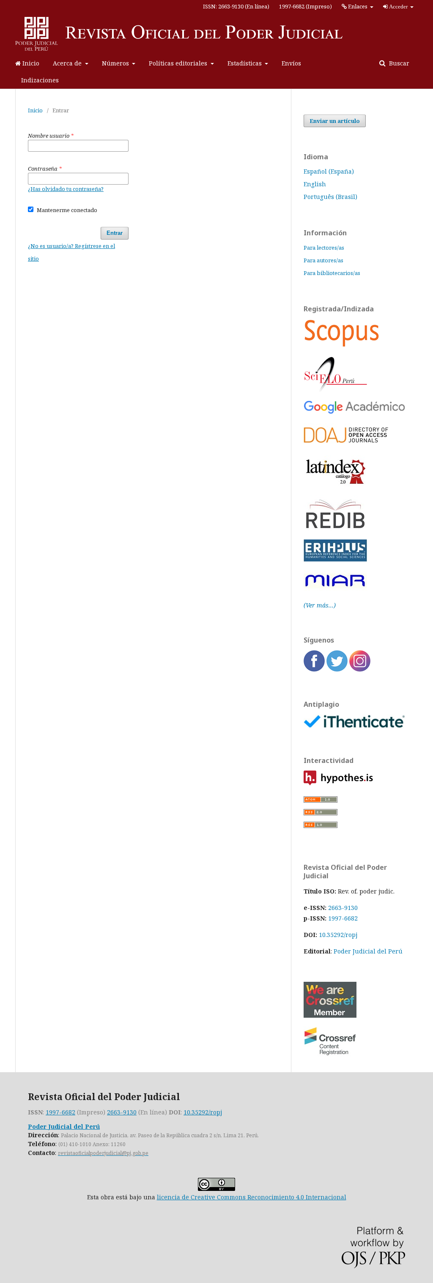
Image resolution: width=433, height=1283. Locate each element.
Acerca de (68, 63)
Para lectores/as (324, 247)
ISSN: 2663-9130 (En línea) (236, 6)
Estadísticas (245, 63)
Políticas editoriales (179, 63)
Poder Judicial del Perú (368, 951)
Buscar (398, 63)
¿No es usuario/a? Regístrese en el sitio (71, 252)
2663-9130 (343, 908)
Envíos (291, 63)
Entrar (115, 233)
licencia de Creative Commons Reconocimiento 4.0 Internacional (251, 1197)
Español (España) (329, 171)
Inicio (30, 63)
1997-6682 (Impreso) (305, 6)
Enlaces (358, 6)
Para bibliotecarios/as (332, 273)
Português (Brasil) (330, 197)
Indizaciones (40, 80)
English (315, 184)
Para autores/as (323, 260)
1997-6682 (343, 918)
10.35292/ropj (203, 1112)
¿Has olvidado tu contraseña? (66, 189)
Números (116, 63)
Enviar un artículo (335, 121)
